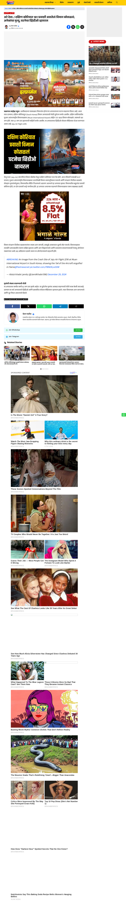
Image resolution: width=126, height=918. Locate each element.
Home (6, 9)
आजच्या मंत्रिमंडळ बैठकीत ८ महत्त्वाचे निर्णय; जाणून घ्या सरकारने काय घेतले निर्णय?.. (43, 363)
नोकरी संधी (87, 2)
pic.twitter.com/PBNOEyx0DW (44, 267)
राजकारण (71, 2)
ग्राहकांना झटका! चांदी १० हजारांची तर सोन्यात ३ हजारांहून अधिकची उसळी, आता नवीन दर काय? (71, 364)
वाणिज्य (109, 2)
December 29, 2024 (57, 275)
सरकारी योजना (98, 2)
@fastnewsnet (22, 267)
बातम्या (10, 9)
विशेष (62, 2)
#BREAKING (12, 260)
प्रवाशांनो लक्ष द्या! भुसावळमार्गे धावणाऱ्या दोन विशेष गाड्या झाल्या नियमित (99, 104)
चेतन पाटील (14, 26)
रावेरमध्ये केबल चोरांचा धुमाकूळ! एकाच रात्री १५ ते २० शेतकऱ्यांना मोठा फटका (99, 96)
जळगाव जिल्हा (49, 2)
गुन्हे (78, 2)
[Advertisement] (44, 45)
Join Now (78, 330)
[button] (117, 2)
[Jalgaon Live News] (10, 2)
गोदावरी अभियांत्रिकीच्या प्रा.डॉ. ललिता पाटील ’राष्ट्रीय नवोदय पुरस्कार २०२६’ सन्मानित (98, 79)
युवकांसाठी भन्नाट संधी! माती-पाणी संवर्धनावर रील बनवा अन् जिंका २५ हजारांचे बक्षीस (16, 363)
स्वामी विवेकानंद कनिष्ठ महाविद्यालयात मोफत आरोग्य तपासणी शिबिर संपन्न (99, 87)
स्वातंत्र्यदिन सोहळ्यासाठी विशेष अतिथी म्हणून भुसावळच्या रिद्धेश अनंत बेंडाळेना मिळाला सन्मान (99, 70)
